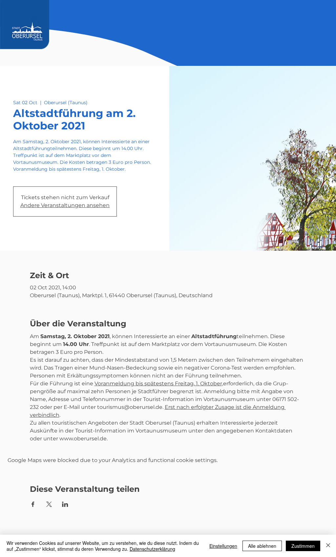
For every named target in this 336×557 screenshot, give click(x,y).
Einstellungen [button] (223, 546)
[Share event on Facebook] (33, 504)
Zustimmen (303, 546)
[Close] (328, 546)
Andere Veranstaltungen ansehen (65, 205)
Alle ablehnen (262, 546)
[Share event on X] (49, 504)
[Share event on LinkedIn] (65, 504)
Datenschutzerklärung (152, 549)
